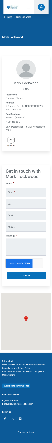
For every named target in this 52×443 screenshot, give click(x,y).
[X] (12, 418)
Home (9, 17)
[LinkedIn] (20, 418)
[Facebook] (5, 418)
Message (11, 235)
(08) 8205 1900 (11, 400)
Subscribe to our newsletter (16, 386)
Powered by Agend (26, 432)
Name (10, 183)
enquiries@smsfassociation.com (18, 404)
